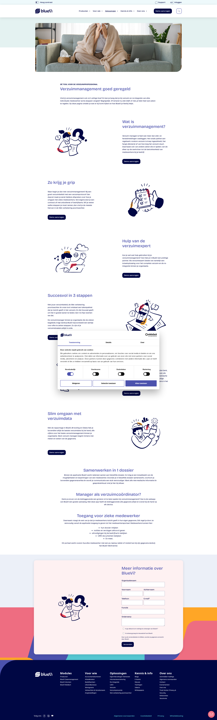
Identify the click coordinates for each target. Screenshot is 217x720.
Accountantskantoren (93, 677)
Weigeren (76, 383)
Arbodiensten (90, 679)
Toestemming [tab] (74, 343)
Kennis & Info (126, 11)
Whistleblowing (176, 716)
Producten (83, 11)
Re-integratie (114, 682)
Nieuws (137, 682)
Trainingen (138, 685)
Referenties (164, 696)
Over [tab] (142, 343)
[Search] (179, 11)
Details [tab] (108, 343)
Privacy (161, 716)
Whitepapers (139, 690)
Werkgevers (89, 687)
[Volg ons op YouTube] (52, 715)
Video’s (137, 687)
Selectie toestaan (108, 383)
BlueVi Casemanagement (69, 679)
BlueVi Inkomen (65, 682)
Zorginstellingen (90, 693)
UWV (111, 685)
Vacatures (163, 698)
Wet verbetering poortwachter (121, 693)
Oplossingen (110, 11)
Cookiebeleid (146, 716)
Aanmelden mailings (167, 677)
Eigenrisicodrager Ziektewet (120, 677)
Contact (162, 682)
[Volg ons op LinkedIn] (48, 715)
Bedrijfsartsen (90, 682)
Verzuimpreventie (116, 690)
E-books (138, 679)
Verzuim (113, 687)
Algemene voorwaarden (168, 679)
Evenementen (165, 685)
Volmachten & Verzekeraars (95, 690)
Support (162, 2)
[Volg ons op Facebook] (44, 715)
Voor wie (96, 11)
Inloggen (178, 2)
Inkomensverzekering (117, 679)
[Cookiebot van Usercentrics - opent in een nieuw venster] (147, 335)
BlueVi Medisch (65, 685)
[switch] (96, 374)
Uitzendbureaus (90, 685)
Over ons (141, 11)
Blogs (137, 677)
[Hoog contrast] (37, 2)
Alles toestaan (141, 383)
